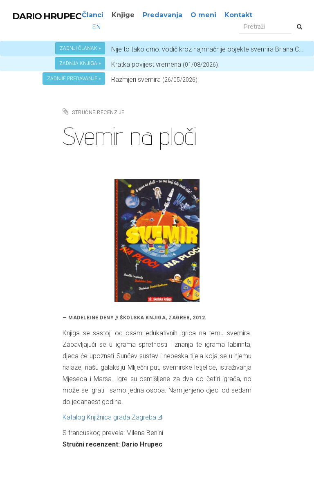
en (96, 27)
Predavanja (162, 15)
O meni (203, 15)
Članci (92, 15)
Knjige (123, 15)
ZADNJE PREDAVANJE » (74, 78)
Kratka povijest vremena (164, 64)
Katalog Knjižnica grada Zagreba (109, 417)
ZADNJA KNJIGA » (80, 63)
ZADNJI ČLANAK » (80, 48)
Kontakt (238, 15)
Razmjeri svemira (136, 79)
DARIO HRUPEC (46, 16)
